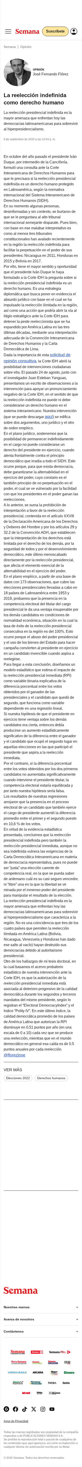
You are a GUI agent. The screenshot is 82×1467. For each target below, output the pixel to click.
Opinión (25, 47)
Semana (10, 47)
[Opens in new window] (15, 1409)
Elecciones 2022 (18, 1078)
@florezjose (14, 1055)
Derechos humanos (51, 1078)
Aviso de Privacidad (21, 1421)
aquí (49, 416)
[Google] (6, 1409)
